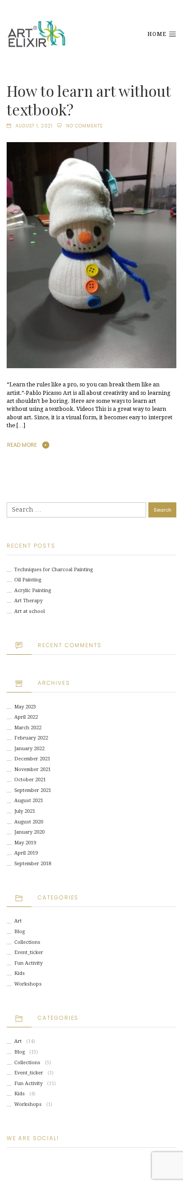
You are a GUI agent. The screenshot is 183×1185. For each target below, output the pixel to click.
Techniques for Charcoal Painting (53, 570)
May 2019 (25, 843)
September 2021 (32, 790)
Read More (22, 445)
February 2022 (31, 738)
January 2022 (29, 749)
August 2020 (28, 822)
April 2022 (26, 717)
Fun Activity (28, 963)
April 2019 (26, 853)
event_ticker (28, 952)
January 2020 (29, 832)
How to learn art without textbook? (89, 100)
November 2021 (32, 769)
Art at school (29, 611)
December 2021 (32, 759)
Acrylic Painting (32, 590)
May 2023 (25, 707)
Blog (19, 931)
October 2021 (30, 780)
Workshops (28, 984)
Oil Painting (27, 580)
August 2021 (28, 800)
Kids (19, 973)
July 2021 (24, 811)
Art (18, 921)
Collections (27, 942)
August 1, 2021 (34, 126)
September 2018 (32, 864)
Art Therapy (28, 601)
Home (157, 34)
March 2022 (27, 728)
